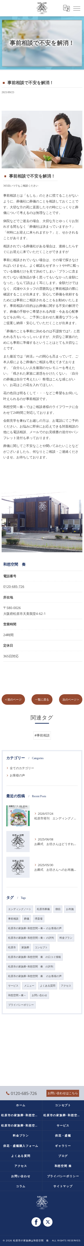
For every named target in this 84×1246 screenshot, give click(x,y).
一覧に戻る (42, 699)
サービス (13, 985)
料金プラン (66, 937)
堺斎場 (38, 918)
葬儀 (26, 918)
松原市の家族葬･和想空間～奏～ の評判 (31, 937)
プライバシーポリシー (21, 1004)
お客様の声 (17, 775)
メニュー (29, 985)
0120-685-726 (13, 586)
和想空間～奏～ (17, 995)
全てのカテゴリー (22, 768)
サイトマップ (63, 1186)
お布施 (70, 909)
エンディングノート (19, 909)
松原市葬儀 (43, 909)
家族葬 (25, 947)
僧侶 (57, 909)
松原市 (12, 947)
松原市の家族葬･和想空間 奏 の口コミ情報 (34, 957)
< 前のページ (13, 699)
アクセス (66, 985)
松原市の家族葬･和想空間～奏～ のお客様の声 (35, 928)
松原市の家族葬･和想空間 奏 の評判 (30, 966)
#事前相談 (42, 735)
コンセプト (41, 947)
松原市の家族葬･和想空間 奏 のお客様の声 (35, 976)
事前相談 (13, 918)
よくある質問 (47, 985)
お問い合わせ (39, 995)
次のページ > (71, 699)
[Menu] (77, 8)
